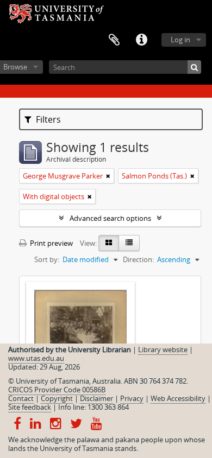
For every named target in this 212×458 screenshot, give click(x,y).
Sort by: (46, 259)
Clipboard (114, 40)
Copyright (57, 398)
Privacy (132, 398)
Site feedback (29, 407)
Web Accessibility (178, 398)
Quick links (141, 40)
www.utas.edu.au (36, 358)
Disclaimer (96, 398)
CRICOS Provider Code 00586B (56, 390)
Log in (180, 39)
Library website (163, 349)
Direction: (138, 259)
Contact (21, 398)
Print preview (50, 243)
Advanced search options (110, 218)
